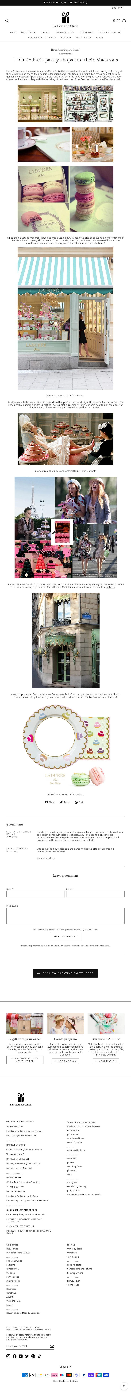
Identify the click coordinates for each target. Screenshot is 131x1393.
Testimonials (73, 1257)
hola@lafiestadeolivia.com (24, 1136)
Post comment (66, 936)
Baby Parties (12, 1249)
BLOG (99, 37)
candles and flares (76, 1138)
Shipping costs (74, 1265)
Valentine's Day (13, 1301)
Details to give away (76, 1186)
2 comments (65, 54)
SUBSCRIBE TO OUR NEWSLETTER (25, 1059)
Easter (9, 1305)
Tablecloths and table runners (81, 1122)
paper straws (73, 1134)
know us (71, 1245)
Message (12, 906)
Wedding (10, 1273)
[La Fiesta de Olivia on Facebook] (14, 1356)
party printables (74, 1190)
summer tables (13, 1281)
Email (70, 889)
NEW (13, 32)
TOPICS (45, 32)
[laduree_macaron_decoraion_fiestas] (65, 788)
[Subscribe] (52, 1346)
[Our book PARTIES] (106, 1023)
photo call (72, 1170)
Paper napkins (74, 1130)
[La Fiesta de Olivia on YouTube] (21, 1356)
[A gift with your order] (24, 1023)
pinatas (70, 1162)
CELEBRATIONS (64, 32)
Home (54, 50)
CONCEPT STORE (110, 32)
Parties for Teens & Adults (18, 1253)
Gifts (69, 1174)
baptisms (10, 1265)
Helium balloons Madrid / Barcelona (23, 1313)
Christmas (11, 1293)
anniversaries (12, 1277)
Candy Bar (72, 1182)
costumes (72, 1158)
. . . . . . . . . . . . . (73, 1146)
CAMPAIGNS (86, 32)
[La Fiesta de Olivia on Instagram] (8, 1356)
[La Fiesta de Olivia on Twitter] (27, 1356)
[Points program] (65, 1023)
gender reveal (12, 1269)
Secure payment (75, 1273)
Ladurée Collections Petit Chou (59, 694)
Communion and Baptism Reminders (84, 1194)
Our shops (72, 1253)
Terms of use (73, 1285)
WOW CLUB (83, 37)
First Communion (14, 1261)
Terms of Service (96, 946)
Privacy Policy (77, 946)
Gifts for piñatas (74, 1166)
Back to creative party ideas (68, 973)
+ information (66, 1061)
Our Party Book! (74, 1249)
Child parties (12, 1245)
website (110, 587)
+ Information (106, 1061)
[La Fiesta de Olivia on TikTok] (39, 1356)
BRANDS (66, 37)
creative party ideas (68, 50)
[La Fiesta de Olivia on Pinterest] (33, 1356)
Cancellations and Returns (79, 1269)
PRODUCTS (28, 32)
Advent (9, 1297)
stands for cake (74, 1142)
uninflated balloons (76, 1150)
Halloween (11, 1289)
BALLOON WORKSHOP (42, 37)
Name (10, 889)
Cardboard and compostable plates (83, 1126)
